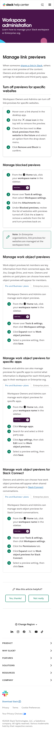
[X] (30, 632)
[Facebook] (24, 632)
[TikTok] (42, 632)
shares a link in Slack (31, 65)
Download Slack (10, 701)
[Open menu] (49, 4)
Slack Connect (35, 487)
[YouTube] (36, 632)
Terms (15, 707)
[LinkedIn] (12, 632)
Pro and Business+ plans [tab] (17, 286)
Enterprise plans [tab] (41, 286)
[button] (15, 598)
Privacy (5, 707)
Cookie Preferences (31, 707)
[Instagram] (18, 632)
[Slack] (24, 695)
